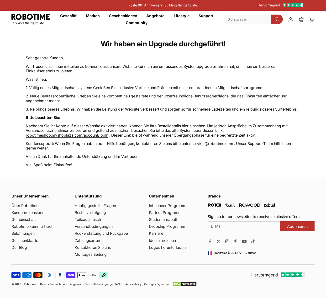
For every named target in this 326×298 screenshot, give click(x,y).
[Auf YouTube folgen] (244, 241)
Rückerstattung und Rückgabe (101, 233)
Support (206, 16)
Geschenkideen (123, 16)
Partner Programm (165, 212)
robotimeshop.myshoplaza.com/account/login (67, 135)
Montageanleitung (91, 254)
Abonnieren (297, 226)
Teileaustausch (88, 219)
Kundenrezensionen (29, 212)
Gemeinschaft (23, 219)
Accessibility (133, 284)
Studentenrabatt (163, 219)
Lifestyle (181, 16)
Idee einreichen (162, 240)
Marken (93, 16)
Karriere (156, 233)
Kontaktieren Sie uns (93, 247)
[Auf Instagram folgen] (227, 241)
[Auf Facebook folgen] (210, 241)
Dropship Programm (167, 226)
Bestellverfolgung (90, 212)
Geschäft (68, 16)
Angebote (155, 16)
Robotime (30, 284)
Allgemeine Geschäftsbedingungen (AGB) (96, 284)
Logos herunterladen (167, 247)
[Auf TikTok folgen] (253, 241)
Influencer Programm (167, 205)
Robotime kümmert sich (32, 226)
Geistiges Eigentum (156, 284)
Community (137, 23)
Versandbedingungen (94, 226)
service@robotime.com (212, 143)
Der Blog (19, 247)
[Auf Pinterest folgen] (235, 241)
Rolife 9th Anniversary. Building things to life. (163, 5)
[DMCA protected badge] (185, 284)
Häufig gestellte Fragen (95, 205)
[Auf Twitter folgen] (218, 241)
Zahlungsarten (87, 240)
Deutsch (251, 253)
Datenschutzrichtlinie (53, 284)
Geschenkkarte (24, 240)
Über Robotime (24, 205)
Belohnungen (23, 233)
